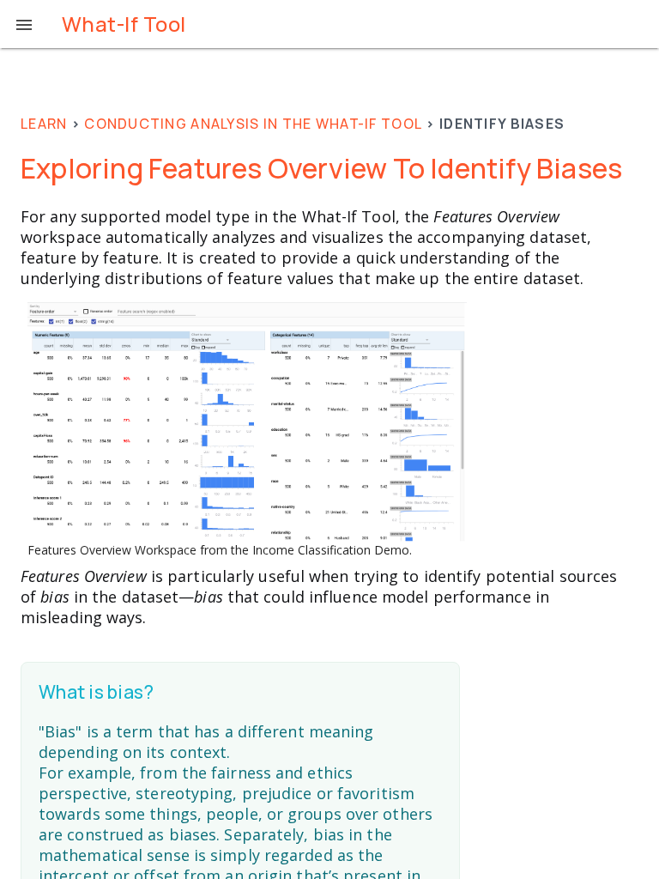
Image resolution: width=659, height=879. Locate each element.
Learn (44, 123)
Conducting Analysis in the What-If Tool (253, 123)
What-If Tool (124, 23)
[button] (24, 24)
